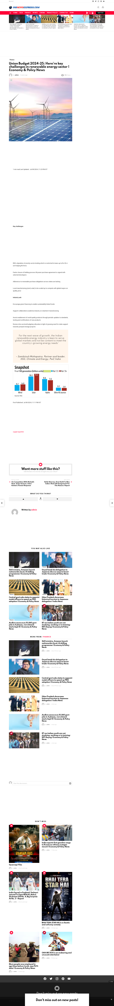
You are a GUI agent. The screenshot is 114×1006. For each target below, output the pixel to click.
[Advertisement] (57, 43)
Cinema (42, 13)
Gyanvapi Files (15, 865)
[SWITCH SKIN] (87, 13)
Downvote (57, 499)
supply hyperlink (18, 432)
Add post (101, 12)
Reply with (70, 783)
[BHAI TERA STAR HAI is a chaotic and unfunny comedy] (57, 896)
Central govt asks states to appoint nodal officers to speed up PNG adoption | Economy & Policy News (24, 599)
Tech (21, 13)
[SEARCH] (90, 13)
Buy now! (11, 1)
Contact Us (64, 13)
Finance (28, 13)
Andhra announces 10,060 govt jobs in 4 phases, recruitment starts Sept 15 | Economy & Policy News (81, 27)
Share (11, 80)
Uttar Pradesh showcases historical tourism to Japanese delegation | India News (55, 599)
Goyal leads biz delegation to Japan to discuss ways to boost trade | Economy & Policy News (33, 27)
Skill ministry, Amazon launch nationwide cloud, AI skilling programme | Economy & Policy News (16, 27)
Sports (35, 13)
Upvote (23, 499)
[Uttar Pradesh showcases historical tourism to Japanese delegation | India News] (65, 19)
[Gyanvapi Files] (24, 844)
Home (15, 13)
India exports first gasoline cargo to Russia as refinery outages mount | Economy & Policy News (56, 845)
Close (111, 999)
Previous (10, 23)
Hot (11, 825)
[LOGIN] (93, 13)
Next (104, 23)
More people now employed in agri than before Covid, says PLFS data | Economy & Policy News (23, 966)
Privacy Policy (52, 13)
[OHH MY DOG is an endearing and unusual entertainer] (57, 941)
